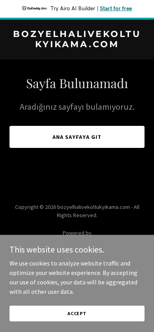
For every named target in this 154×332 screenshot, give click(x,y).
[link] (77, 45)
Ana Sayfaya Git (77, 136)
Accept (77, 313)
